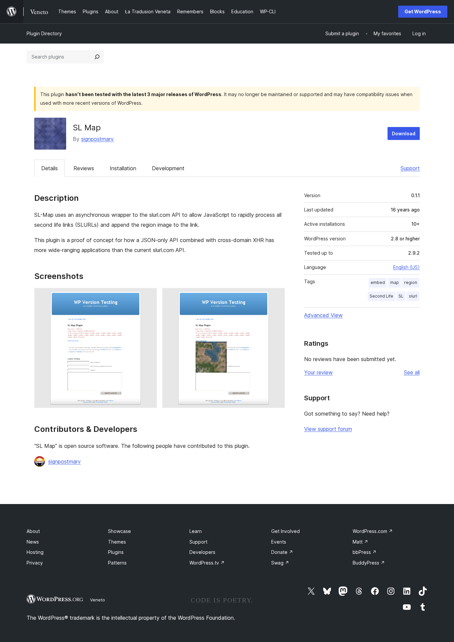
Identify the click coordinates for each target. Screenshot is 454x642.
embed (378, 282)
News (33, 542)
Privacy (35, 563)
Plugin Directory (44, 33)
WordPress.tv (207, 563)
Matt (360, 542)
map (394, 282)
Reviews (83, 168)
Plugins (116, 552)
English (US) (406, 267)
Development (168, 168)
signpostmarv (97, 139)
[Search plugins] (97, 57)
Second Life (381, 296)
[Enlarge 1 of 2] (148, 297)
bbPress (365, 552)
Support (410, 168)
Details (49, 168)
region (410, 282)
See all (412, 372)
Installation (123, 168)
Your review (318, 372)
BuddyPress (369, 563)
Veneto (97, 599)
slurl (413, 296)
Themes (117, 542)
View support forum (328, 429)
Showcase (119, 531)
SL (400, 296)
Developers (202, 552)
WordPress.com (373, 531)
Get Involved (285, 531)
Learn (195, 531)
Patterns (117, 563)
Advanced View (323, 315)
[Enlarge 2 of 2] (276, 297)
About (33, 531)
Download (403, 133)
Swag (280, 563)
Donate (282, 552)
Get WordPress (422, 11)
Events (278, 542)
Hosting (35, 552)
